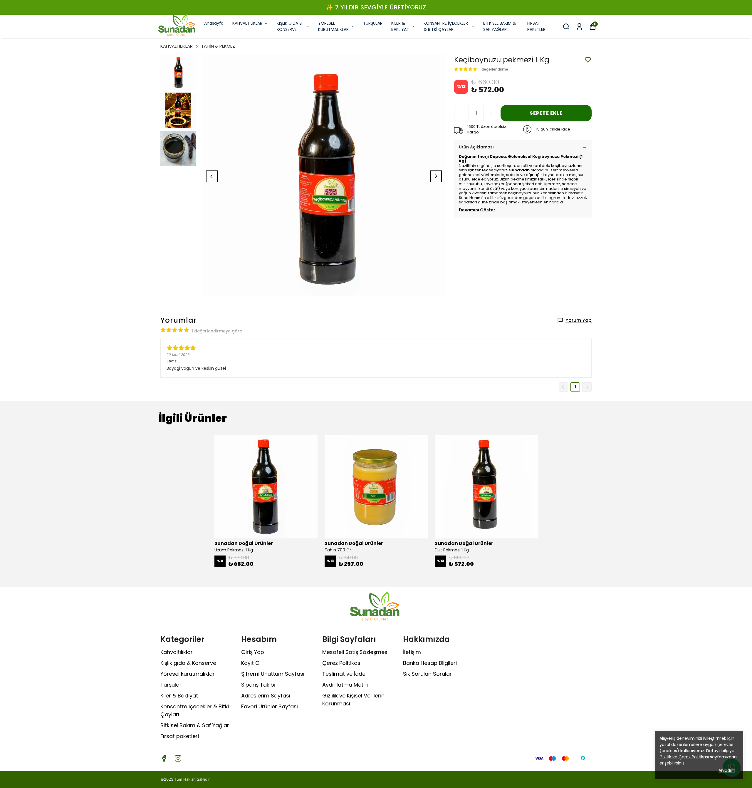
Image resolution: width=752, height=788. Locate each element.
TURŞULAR (372, 23)
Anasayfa (214, 23)
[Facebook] (163, 758)
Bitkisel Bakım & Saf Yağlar (194, 725)
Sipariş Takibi (258, 684)
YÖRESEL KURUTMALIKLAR (333, 26)
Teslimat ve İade (343, 673)
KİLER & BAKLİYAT (400, 26)
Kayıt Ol (251, 663)
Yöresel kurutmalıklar (187, 673)
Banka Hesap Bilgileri (430, 663)
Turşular (171, 684)
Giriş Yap (252, 652)
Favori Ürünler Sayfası (269, 706)
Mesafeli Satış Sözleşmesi (355, 652)
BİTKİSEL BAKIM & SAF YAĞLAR (499, 26)
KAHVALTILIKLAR (247, 23)
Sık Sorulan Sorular (427, 673)
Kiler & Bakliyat (179, 695)
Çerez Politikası (342, 663)
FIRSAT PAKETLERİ (536, 26)
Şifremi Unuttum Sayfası (272, 673)
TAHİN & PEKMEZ (218, 46)
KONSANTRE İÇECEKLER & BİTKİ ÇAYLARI (446, 26)
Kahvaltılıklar (176, 652)
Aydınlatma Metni (345, 684)
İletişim (412, 652)
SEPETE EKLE (546, 113)
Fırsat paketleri (179, 736)
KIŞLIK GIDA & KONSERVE (290, 26)
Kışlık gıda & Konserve (188, 663)
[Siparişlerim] (579, 26)
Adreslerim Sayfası (265, 695)
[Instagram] (178, 758)
